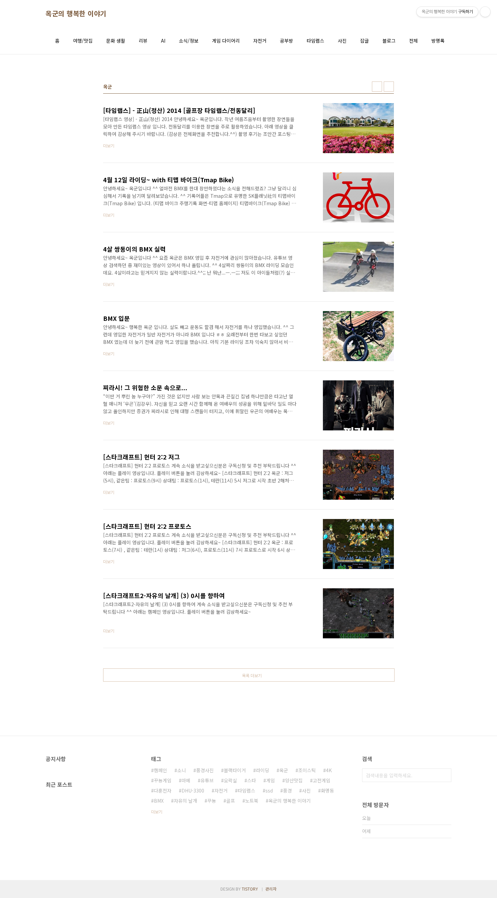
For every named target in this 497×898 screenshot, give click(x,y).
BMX (159, 800)
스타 (251, 780)
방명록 (438, 40)
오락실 (230, 780)
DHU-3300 (193, 790)
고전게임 (321, 780)
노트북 (251, 800)
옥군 (283, 770)
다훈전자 (162, 790)
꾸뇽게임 (162, 780)
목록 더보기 (252, 675)
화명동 (327, 790)
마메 (186, 780)
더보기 (156, 811)
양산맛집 (294, 780)
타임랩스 (315, 40)
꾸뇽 (211, 800)
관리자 (271, 889)
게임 (270, 780)
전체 (413, 40)
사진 (342, 40)
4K (329, 770)
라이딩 (262, 770)
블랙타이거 (235, 770)
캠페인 (160, 770)
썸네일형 (377, 86)
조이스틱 (307, 770)
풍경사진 (205, 770)
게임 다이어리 (226, 40)
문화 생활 (115, 40)
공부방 (286, 40)
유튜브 (207, 780)
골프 (230, 800)
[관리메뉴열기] (485, 12)
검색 (444, 775)
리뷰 (143, 40)
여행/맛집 (83, 40)
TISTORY (250, 889)
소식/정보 (188, 40)
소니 (181, 770)
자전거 (259, 40)
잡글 (364, 40)
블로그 (389, 40)
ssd (269, 790)
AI (163, 40)
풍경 (287, 790)
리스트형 (389, 86)
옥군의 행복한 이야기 (76, 13)
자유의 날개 (185, 800)
